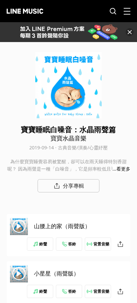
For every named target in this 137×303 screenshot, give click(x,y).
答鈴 (72, 244)
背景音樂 (101, 244)
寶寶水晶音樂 (68, 138)
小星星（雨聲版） (56, 273)
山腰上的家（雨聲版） (62, 226)
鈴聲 (43, 244)
